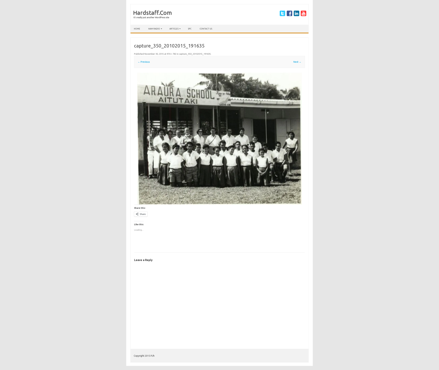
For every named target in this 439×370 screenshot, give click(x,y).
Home (137, 29)
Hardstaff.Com (152, 12)
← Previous (144, 61)
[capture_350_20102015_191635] (219, 139)
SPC (189, 29)
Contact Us (206, 29)
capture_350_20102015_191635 (195, 54)
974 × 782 (171, 54)
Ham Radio (154, 29)
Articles (174, 29)
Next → (297, 61)
